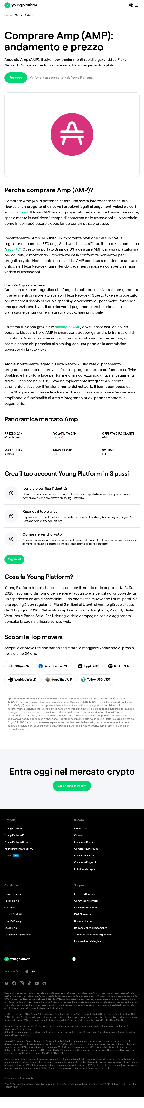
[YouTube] (36, 983)
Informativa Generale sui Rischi (30, 708)
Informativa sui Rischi (99, 1068)
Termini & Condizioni (86, 1032)
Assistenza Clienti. (22, 1035)
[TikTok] (29, 983)
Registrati (15, 77)
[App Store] (26, 971)
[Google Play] (33, 971)
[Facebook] (14, 983)
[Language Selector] (131, 5)
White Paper (67, 1020)
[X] (6, 983)
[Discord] (44, 983)
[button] (72, 1077)
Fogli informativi (106, 1026)
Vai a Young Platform (72, 785)
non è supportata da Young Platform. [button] (68, 77)
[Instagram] (22, 983)
